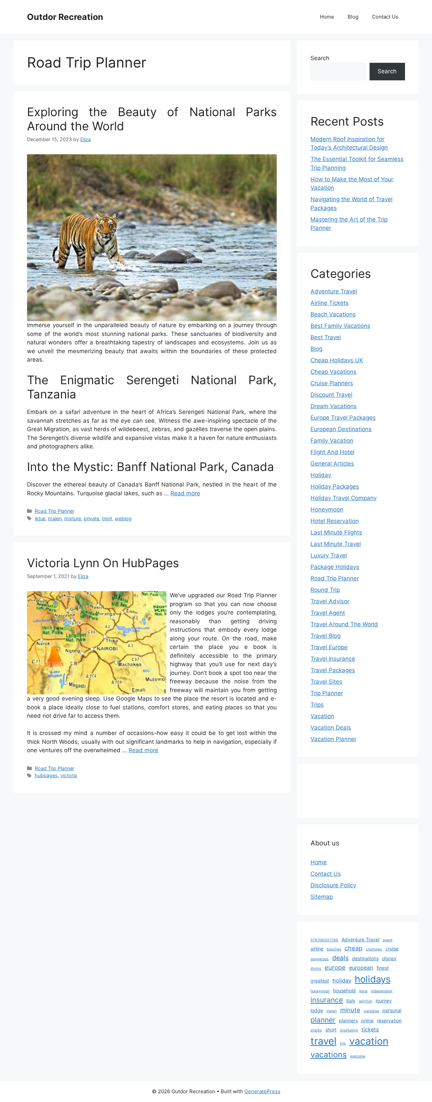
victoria (68, 775)
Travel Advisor (329, 601)
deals (340, 958)
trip (343, 1043)
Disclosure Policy (333, 885)
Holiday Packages (334, 486)
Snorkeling (349, 1030)
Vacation (322, 716)
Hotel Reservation (334, 521)
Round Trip (325, 589)
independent (382, 991)
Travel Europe (329, 647)
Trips (317, 704)
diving (315, 968)
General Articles (332, 463)
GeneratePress (262, 1091)
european (361, 967)
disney (389, 958)
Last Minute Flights (336, 532)
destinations (365, 958)
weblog (123, 518)
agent (388, 940)
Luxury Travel (328, 555)
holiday (341, 980)
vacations (328, 1054)
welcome (357, 1056)
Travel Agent (327, 612)
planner (322, 1020)
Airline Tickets (329, 302)
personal (391, 1010)
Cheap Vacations (333, 371)
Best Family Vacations (340, 325)
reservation (389, 1020)
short (330, 1029)
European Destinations (341, 429)
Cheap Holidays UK (336, 360)
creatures (374, 949)
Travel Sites (326, 681)
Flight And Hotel (332, 452)
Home (327, 17)
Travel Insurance (332, 658)
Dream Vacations (333, 406)
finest (383, 968)
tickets (370, 1029)
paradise (371, 1011)
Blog (353, 17)
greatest (319, 980)
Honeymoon (326, 509)
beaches (334, 949)
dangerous (319, 959)
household (344, 990)
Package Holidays (334, 566)
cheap (353, 948)
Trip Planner (326, 693)
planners (348, 1020)
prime (367, 1020)
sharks (316, 1030)
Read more (185, 493)
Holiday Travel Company (343, 498)
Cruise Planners (331, 383)
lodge (316, 1010)
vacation (368, 1041)
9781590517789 (324, 940)
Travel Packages (332, 670)
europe (335, 967)
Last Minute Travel (335, 544)
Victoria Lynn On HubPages (103, 563)
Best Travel (325, 337)
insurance (326, 1000)
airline (316, 948)
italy (350, 1000)
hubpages (46, 775)
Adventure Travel (333, 291)
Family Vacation (331, 440)
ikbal (40, 518)
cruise (392, 948)
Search (319, 58)
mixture (72, 518)
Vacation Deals (330, 727)
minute (350, 1010)
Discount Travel (331, 394)
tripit (107, 518)
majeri (54, 518)
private (91, 518)
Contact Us (385, 17)
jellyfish (365, 1001)
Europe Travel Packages (343, 417)
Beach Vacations (333, 314)
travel (323, 1041)
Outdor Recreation (65, 17)
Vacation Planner (333, 739)
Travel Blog (325, 635)
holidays (372, 979)
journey (384, 1000)
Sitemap (321, 896)
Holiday (320, 475)
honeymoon (320, 991)
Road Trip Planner (54, 511)
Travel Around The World (344, 624)
